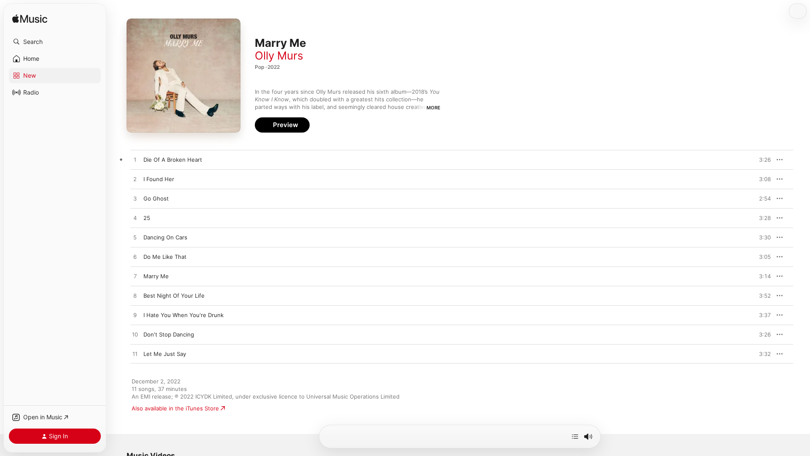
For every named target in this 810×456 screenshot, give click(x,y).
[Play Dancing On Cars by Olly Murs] (135, 238)
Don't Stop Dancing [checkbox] (168, 334)
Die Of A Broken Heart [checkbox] (172, 159)
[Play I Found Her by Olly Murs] (135, 179)
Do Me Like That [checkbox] (164, 256)
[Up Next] (575, 436)
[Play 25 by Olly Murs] (135, 218)
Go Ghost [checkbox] (156, 198)
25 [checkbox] (146, 217)
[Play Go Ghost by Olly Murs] (135, 199)
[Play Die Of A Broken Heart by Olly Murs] (135, 160)
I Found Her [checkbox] (158, 179)
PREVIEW (761, 159)
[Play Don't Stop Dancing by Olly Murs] (135, 335)
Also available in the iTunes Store (175, 408)
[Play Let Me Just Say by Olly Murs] (135, 354)
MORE (433, 108)
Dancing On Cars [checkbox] (165, 237)
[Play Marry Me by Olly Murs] (135, 276)
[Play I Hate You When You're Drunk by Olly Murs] (135, 315)
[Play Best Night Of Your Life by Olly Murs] (135, 296)
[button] (54, 42)
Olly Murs (279, 55)
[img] (29, 19)
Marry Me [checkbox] (156, 276)
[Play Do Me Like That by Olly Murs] (135, 257)
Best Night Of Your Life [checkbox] (174, 295)
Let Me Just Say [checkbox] (164, 353)
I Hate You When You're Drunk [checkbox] (183, 315)
